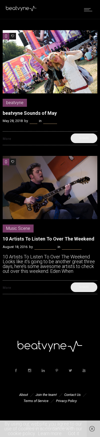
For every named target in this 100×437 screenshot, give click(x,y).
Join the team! (46, 395)
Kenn (33, 121)
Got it (73, 433)
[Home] (21, 10)
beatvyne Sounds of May (30, 113)
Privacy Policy (66, 401)
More (7, 139)
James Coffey (45, 247)
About (23, 395)
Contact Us (72, 395)
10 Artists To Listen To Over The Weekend (48, 239)
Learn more (50, 433)
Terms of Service (36, 401)
